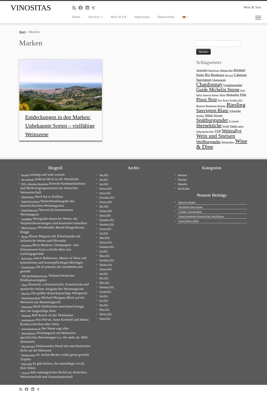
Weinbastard (26, 307)
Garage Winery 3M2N (188, 221)
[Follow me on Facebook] (82, 7)
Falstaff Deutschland (30, 201)
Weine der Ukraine (186, 202)
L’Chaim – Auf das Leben (190, 211)
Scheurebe (235, 111)
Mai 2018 (103, 206)
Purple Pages (27, 258)
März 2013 (104, 282)
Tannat (233, 126)
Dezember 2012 (106, 287)
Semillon (200, 116)
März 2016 (104, 237)
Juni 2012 (103, 300)
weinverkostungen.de (31, 329)
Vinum (24, 284)
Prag (220, 100)
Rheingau (200, 106)
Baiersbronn (213, 70)
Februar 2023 (105, 188)
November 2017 (106, 220)
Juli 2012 (103, 296)
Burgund (229, 75)
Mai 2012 (103, 305)
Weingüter (182, 179)
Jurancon (207, 95)
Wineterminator (28, 355)
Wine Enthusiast (28, 333)
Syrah (225, 126)
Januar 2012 (105, 318)
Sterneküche (209, 125)
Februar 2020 (105, 202)
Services (94, 17)
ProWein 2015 (236, 100)
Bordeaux (217, 75)
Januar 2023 (105, 193)
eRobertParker (27, 197)
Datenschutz (166, 17)
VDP (218, 131)
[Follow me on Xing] (95, 7)
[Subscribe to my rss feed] (75, 7)
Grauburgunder (232, 85)
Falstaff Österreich (29, 210)
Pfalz (243, 95)
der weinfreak (27, 179)
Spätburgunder (212, 120)
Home (76, 17)
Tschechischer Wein (205, 131)
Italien (199, 95)
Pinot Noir (206, 99)
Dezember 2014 (106, 260)
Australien (202, 70)
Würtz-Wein (26, 364)
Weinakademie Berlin (30, 298)
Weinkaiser (26, 315)
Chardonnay (209, 84)
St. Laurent (234, 121)
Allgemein (182, 175)
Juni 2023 (103, 184)
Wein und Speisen (215, 136)
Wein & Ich (118, 17)
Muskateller (232, 94)
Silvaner (218, 115)
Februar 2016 (105, 242)
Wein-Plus (25, 293)
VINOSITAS (31, 7)
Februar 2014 (105, 269)
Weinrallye (231, 130)
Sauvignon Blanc (212, 110)
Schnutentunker (28, 267)
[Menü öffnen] (258, 18)
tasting (241, 126)
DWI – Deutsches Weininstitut (34, 184)
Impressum (142, 17)
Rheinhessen (211, 106)
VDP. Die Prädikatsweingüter (34, 276)
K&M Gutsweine (29, 228)
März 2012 (104, 309)
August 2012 (105, 291)
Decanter (25, 175)
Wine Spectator (28, 346)
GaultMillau (26, 219)
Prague (226, 100)
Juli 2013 (103, 273)
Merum (24, 236)
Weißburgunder (208, 141)
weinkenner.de (27, 320)
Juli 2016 (103, 233)
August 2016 (105, 229)
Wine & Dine (184, 188)
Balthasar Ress (226, 70)
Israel (242, 90)
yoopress (25, 372)
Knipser (215, 95)
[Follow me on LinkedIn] (88, 7)
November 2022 (106, 197)
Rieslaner (222, 106)
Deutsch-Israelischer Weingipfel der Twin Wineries (201, 216)
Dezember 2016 (106, 224)
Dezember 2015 (106, 246)
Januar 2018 (105, 215)
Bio (207, 75)
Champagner (219, 80)
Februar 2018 (105, 211)
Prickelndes (26, 245)
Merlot (223, 95)
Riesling (236, 105)
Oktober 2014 (105, 264)
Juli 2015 (103, 251)
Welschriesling (227, 142)
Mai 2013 (103, 278)
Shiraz (209, 115)
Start (22, 32)
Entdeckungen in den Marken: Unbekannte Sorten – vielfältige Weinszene (60, 125)
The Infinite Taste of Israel (190, 207)
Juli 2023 (103, 179)
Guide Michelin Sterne (217, 89)
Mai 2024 (103, 175)
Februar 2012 (105, 314)
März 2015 (104, 255)
